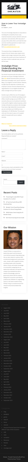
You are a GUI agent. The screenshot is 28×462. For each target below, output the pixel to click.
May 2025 (6, 347)
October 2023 (7, 398)
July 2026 (6, 310)
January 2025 (7, 358)
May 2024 (6, 379)
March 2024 (7, 384)
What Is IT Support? (7, 123)
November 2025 (8, 332)
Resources (6, 440)
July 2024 (6, 374)
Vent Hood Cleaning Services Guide (15, 217)
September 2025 (8, 337)
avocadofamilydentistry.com (12, 47)
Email (3, 156)
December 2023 (8, 392)
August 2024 (7, 371)
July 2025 (6, 342)
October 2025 (7, 334)
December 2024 (8, 361)
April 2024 (6, 382)
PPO (5, 78)
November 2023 (8, 395)
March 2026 (7, 321)
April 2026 (6, 318)
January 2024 (7, 390)
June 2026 (6, 313)
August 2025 (7, 339)
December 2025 (8, 329)
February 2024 (7, 387)
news (5, 435)
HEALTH (6, 419)
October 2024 (7, 366)
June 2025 (6, 345)
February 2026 (7, 324)
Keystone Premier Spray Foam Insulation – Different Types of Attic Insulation (14, 428)
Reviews (6, 443)
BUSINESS (6, 414)
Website (4, 161)
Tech (5, 445)
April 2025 (6, 350)
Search (5, 179)
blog (5, 412)
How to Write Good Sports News (17, 125)
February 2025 (7, 355)
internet (6, 425)
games (5, 417)
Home (5, 422)
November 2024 (8, 363)
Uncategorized (7, 448)
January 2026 (7, 326)
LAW (5, 432)
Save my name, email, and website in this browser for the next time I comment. (12, 168)
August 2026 (7, 308)
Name (3, 151)
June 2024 (6, 376)
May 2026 (6, 316)
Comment (5, 138)
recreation (6, 437)
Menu (3, 17)
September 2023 (8, 400)
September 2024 (8, 369)
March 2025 (7, 353)
